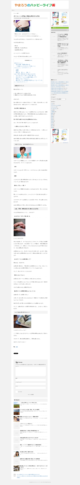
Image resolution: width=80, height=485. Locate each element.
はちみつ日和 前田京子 (62, 53)
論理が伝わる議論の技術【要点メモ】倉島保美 (30, 458)
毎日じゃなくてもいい (22, 78)
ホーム (13, 10)
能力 (52, 125)
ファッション (53, 106)
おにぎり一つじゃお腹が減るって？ (26, 77)
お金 (17, 69)
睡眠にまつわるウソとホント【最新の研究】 (29, 416)
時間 (17, 71)
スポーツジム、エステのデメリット (22, 67)
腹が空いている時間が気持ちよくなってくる (29, 80)
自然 (52, 127)
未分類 (52, 121)
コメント (17, 366)
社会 (52, 124)
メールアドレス (18, 382)
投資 (52, 119)
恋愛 (52, 116)
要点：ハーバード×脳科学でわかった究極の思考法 (30, 444)
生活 (52, 122)
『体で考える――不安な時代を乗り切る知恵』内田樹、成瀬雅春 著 (63, 61)
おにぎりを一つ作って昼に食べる (26, 75)
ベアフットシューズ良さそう (26, 423)
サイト (16, 386)
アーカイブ (53, 99)
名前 (16, 378)
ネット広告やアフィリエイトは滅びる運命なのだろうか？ (28, 474)
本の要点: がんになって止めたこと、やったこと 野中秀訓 (63, 45)
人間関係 (52, 111)
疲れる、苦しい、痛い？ (23, 72)
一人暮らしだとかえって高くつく (26, 66)
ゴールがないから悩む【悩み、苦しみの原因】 (30, 409)
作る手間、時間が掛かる (23, 64)
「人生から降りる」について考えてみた (28, 402)
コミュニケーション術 (55, 105)
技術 (52, 117)
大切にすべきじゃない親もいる (57, 88)
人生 (52, 110)
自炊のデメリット (18, 63)
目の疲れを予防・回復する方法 (26, 451)
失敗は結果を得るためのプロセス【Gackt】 (29, 437)
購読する (54, 27)
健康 (17, 346)
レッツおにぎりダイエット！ (21, 81)
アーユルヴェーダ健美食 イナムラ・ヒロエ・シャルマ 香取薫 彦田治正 (63, 35)
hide (31, 60)
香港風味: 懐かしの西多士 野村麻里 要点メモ (29, 430)
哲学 (52, 114)
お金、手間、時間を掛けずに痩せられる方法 (24, 74)
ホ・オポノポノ (54, 108)
